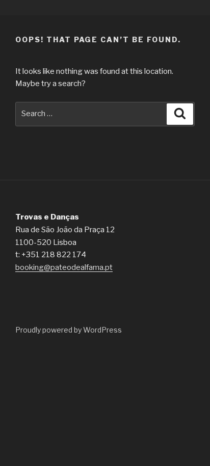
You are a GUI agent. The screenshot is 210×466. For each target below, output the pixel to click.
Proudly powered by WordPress (68, 329)
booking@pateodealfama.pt (64, 267)
